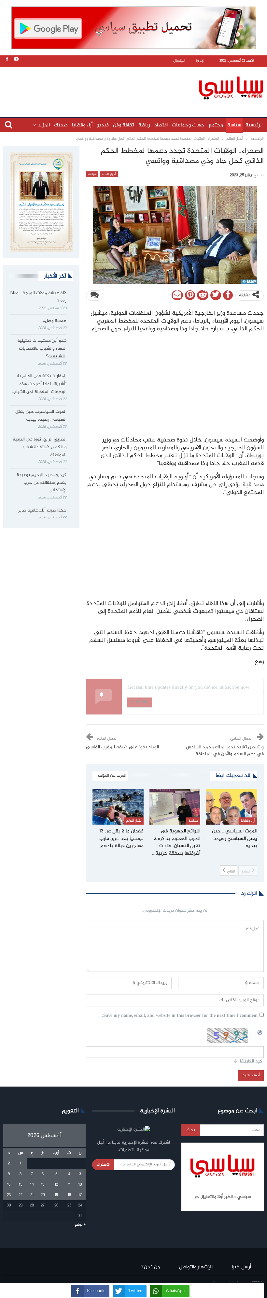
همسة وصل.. (54, 321)
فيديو (103, 125)
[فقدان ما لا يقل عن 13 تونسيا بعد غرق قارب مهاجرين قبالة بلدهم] (118, 807)
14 (32, 1184)
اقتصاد (161, 125)
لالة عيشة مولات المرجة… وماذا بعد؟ (38, 297)
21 (32, 1195)
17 (80, 1195)
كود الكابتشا (251, 1061)
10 (80, 1184)
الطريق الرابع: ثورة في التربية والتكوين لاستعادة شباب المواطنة (39, 447)
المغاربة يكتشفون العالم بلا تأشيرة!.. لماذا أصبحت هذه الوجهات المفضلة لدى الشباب (39, 384)
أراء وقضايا (82, 125)
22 (20, 1195)
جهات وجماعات (188, 125)
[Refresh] (260, 1032)
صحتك (61, 125)
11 (69, 1184)
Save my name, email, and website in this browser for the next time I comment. (180, 1016)
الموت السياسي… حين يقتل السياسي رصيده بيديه (40, 416)
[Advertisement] (135, 87)
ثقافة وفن (123, 125)
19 (56, 1195)
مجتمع (216, 125)
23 (9, 1195)
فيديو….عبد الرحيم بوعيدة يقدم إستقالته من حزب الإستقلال (41, 483)
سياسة (234, 125)
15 (20, 1184)
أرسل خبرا (241, 1267)
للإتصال (179, 60)
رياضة (144, 125)
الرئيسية (254, 125)
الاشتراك (103, 1164)
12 (56, 1184)
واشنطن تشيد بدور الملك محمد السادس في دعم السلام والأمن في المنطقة (225, 750)
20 (43, 1195)
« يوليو (80, 1224)
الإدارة (200, 60)
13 (42, 1184)
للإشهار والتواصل (196, 1267)
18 (69, 1195)
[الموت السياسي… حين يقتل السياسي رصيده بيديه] (231, 807)
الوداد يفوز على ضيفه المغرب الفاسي (122, 747)
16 (8, 1184)
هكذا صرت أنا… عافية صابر (42, 510)
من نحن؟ (150, 1267)
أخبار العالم (109, 174)
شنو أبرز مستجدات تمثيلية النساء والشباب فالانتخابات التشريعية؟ (41, 348)
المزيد (44, 125)
